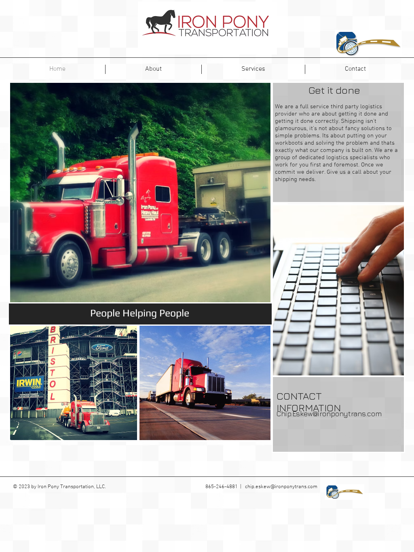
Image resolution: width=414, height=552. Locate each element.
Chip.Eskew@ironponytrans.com (329, 413)
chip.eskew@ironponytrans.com (281, 487)
